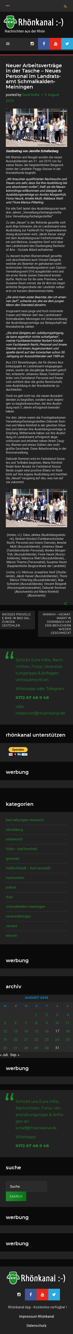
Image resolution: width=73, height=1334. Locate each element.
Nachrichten (15, 878)
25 (67, 1040)
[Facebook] (44, 44)
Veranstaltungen (18, 916)
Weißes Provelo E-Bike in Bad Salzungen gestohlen (16, 620)
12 (5, 1031)
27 (16, 1048)
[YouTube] (55, 44)
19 (5, 1040)
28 (26, 1048)
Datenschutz (37, 1326)
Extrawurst (14, 839)
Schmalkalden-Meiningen (25, 906)
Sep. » (14, 1055)
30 (47, 1048)
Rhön (9, 897)
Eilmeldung (14, 830)
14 (26, 1031)
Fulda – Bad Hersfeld (21, 849)
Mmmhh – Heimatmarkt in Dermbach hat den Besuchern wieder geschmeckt (57, 624)
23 (47, 1040)
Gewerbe (12, 859)
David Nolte (31, 95)
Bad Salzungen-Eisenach (25, 820)
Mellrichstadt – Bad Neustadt (28, 868)
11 (67, 1023)
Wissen (11, 935)
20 (16, 1040)
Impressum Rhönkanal (36, 1316)
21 (26, 1040)
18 (67, 1031)
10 (57, 1023)
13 (16, 1031)
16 (47, 1031)
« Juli (4, 1055)
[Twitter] (67, 44)
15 (36, 1031)
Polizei (11, 887)
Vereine (11, 926)
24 (57, 1040)
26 (5, 1048)
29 (36, 1048)
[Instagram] (32, 44)
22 (36, 1040)
